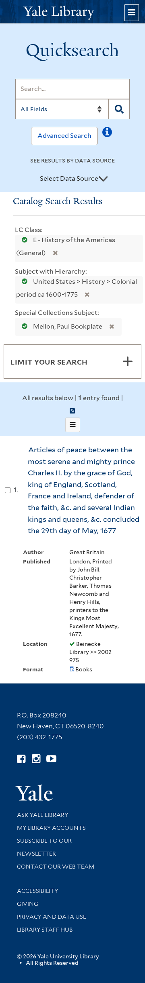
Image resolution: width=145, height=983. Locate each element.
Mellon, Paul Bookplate (68, 326)
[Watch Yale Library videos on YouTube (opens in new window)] (51, 759)
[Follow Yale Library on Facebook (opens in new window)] (21, 759)
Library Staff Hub (45, 929)
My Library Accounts (51, 828)
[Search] (119, 109)
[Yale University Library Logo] (72, 12)
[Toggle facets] (128, 361)
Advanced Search (64, 135)
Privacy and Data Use (51, 916)
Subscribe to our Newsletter (44, 847)
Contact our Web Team (55, 866)
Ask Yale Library (42, 815)
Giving (27, 904)
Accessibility (37, 891)
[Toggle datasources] (103, 179)
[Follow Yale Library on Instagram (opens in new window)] (36, 759)
